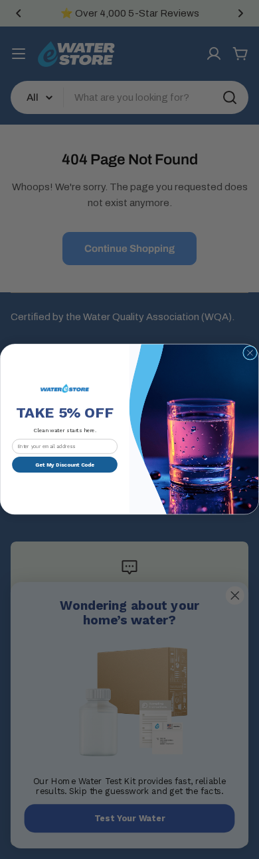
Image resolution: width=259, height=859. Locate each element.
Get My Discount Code (64, 464)
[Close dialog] (250, 353)
